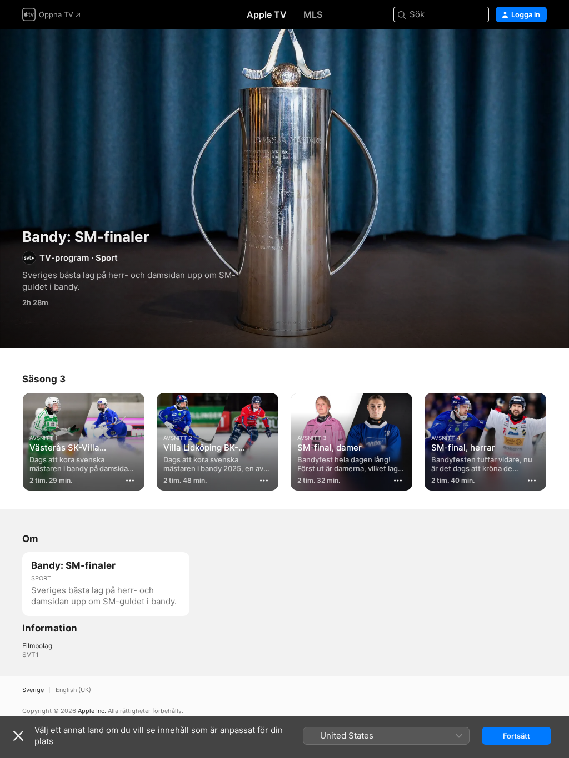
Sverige (33, 690)
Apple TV (267, 14)
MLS (312, 14)
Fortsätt (516, 735)
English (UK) (73, 690)
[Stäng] (18, 736)
